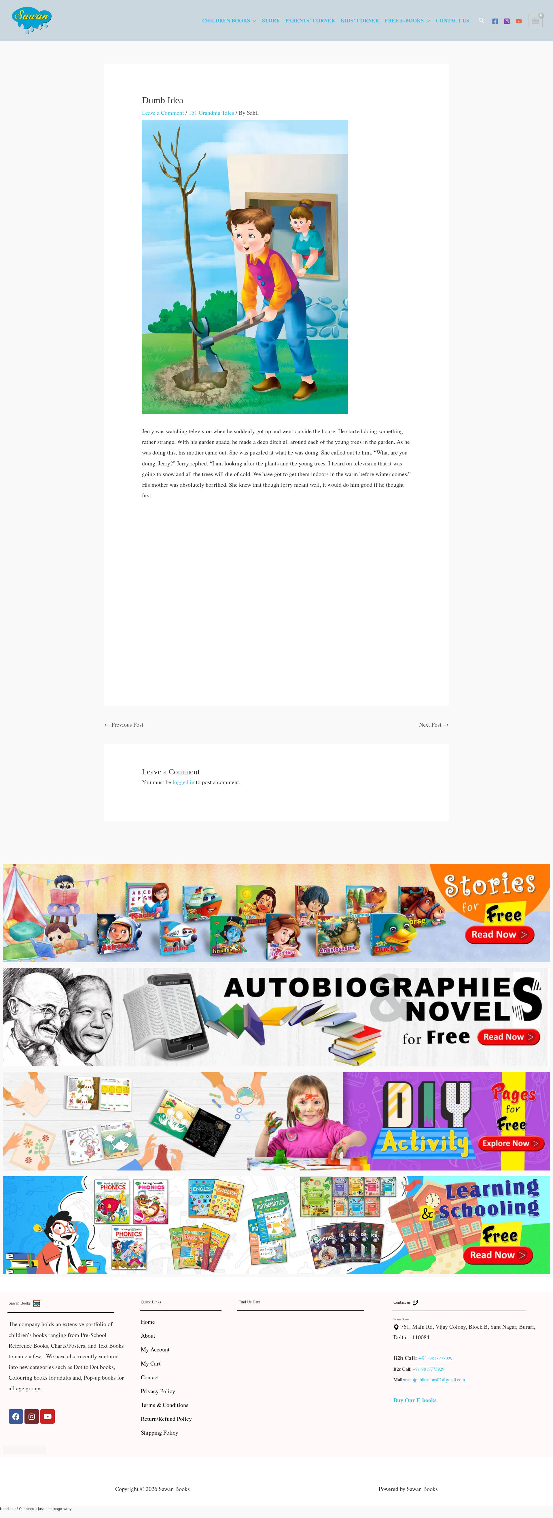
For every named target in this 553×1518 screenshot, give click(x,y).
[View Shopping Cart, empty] (536, 20)
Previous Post (123, 724)
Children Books (226, 20)
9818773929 (440, 1358)
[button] (481, 20)
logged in (183, 782)
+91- (423, 1358)
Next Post (434, 724)
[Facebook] (495, 21)
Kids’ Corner (360, 20)
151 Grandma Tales (211, 113)
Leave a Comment (163, 113)
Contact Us (452, 20)
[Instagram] (507, 21)
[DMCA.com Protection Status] (24, 1449)
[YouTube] (519, 21)
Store (271, 20)
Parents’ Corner (310, 20)
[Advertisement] (276, 550)
